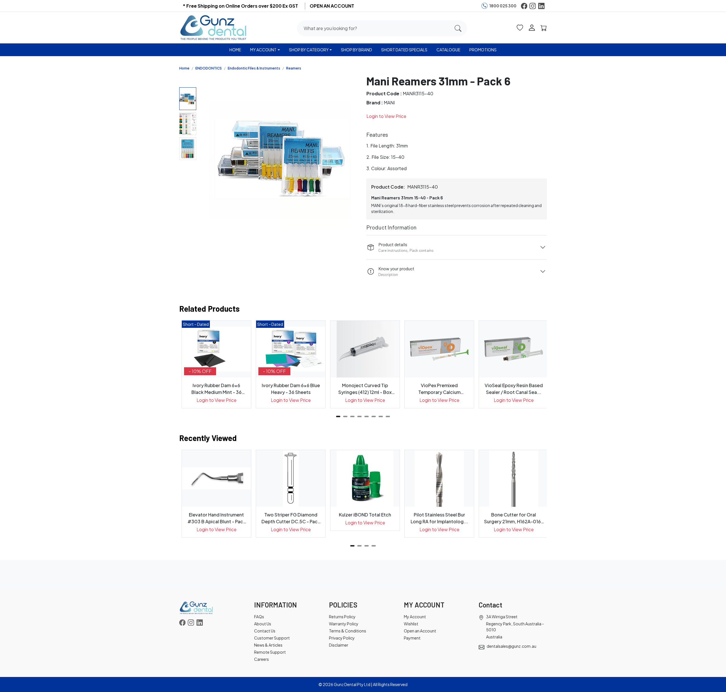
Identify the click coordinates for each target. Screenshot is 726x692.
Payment (412, 637)
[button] (520, 27)
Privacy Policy (342, 637)
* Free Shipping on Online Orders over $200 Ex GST (240, 6)
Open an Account (420, 630)
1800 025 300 (502, 5)
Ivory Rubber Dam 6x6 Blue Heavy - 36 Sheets (291, 388)
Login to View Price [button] (386, 116)
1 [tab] (338, 416)
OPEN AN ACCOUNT (332, 6)
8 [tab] (388, 416)
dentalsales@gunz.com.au (511, 646)
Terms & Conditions (347, 630)
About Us (262, 623)
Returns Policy (342, 616)
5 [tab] (366, 416)
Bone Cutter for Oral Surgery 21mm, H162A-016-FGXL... (513, 518)
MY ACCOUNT (263, 49)
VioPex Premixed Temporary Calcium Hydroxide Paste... (439, 389)
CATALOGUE (448, 49)
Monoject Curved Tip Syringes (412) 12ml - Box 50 (365, 389)
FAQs (259, 616)
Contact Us (264, 630)
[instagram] (532, 6)
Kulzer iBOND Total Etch (365, 515)
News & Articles (268, 644)
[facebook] (524, 6)
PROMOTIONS (483, 49)
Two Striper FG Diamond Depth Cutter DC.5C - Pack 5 (290, 518)
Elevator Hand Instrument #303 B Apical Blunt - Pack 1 (216, 518)
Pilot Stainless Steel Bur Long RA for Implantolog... (439, 518)
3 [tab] (352, 416)
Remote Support (270, 652)
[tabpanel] (216, 364)
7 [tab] (381, 416)
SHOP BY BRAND (356, 49)
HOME (235, 49)
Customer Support (272, 637)
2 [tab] (345, 416)
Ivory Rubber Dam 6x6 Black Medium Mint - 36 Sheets (216, 389)
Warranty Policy (343, 623)
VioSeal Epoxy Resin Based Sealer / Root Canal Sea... (514, 388)
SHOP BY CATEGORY (309, 49)
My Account (415, 616)
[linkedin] (541, 6)
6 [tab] (374, 416)
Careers (261, 659)
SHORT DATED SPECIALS (404, 49)
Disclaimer (338, 644)
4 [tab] (359, 416)
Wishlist (411, 623)
